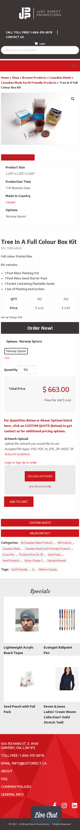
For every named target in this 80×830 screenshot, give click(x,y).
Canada (10, 202)
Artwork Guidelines (17, 454)
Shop (15, 77)
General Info (12, 794)
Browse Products (34, 77)
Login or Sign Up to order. (20, 462)
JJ (33, 569)
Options (11, 341)
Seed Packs (54, 554)
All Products (64, 542)
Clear (7, 357)
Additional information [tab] (18, 157)
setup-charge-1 (33, 560)
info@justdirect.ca (29, 763)
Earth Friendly (20, 569)
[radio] (16, 351)
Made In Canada (48, 569)
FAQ (4, 779)
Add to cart (19, 501)
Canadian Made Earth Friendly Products (28, 82)
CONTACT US (15, 37)
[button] (72, 99)
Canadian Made (60, 77)
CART (42, 44)
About (7, 771)
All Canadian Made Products (37, 542)
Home (5, 77)
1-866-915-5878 (41, 32)
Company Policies (16, 786)
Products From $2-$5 (31, 554)
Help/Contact (40, 533)
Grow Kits (8, 554)
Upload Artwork (40, 476)
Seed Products (11, 560)
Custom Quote (40, 522)
